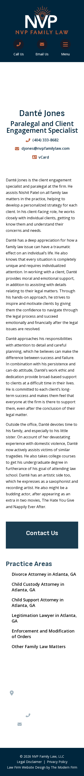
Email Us (42, 54)
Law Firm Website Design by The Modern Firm (42, 767)
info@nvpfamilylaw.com (45, 724)
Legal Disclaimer (29, 761)
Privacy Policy (57, 761)
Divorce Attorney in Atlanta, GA (44, 574)
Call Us (19, 54)
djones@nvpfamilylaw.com (45, 148)
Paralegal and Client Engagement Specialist (42, 127)
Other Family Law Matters (39, 646)
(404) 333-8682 (45, 140)
